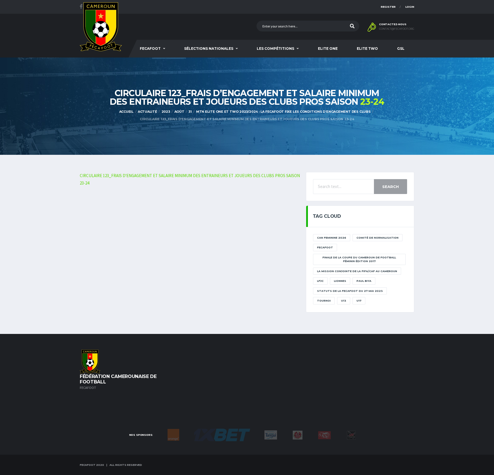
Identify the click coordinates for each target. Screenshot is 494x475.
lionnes (340, 280)
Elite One (328, 48)
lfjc (320, 280)
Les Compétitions (275, 48)
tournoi (324, 300)
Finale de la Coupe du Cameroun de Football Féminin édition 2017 (359, 259)
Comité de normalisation (377, 237)
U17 (358, 300)
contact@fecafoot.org (396, 28)
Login (409, 6)
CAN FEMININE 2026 (331, 237)
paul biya (363, 280)
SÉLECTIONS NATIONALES (208, 48)
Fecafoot (150, 48)
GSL (401, 48)
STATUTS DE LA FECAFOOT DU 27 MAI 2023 (350, 290)
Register (388, 6)
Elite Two (367, 48)
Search (390, 186)
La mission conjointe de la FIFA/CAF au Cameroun (357, 271)
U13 (343, 300)
